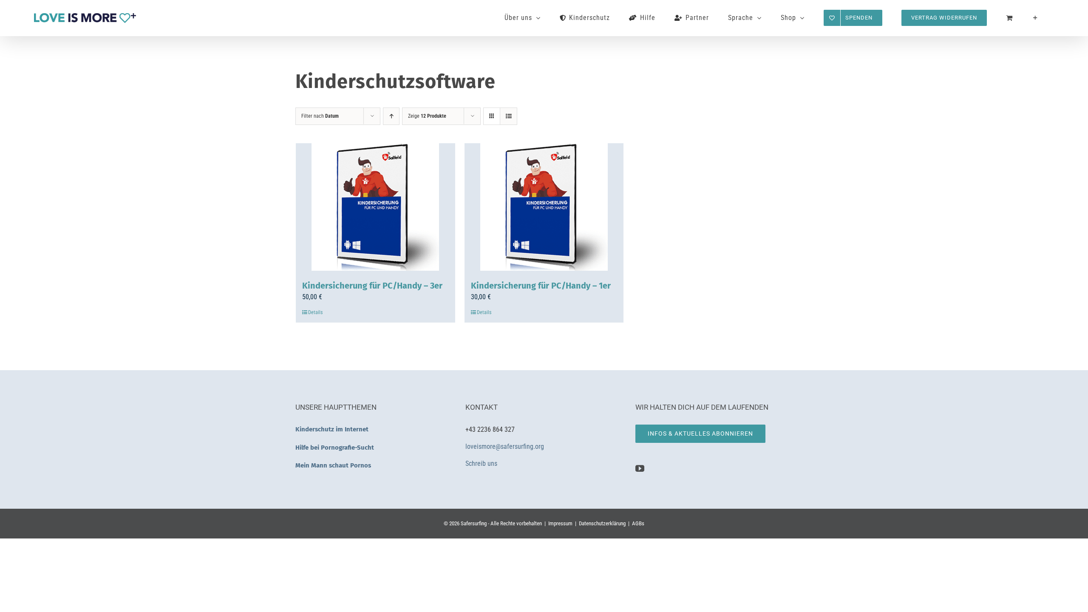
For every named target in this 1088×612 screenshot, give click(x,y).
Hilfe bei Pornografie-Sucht (334, 447)
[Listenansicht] (508, 116)
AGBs (638, 523)
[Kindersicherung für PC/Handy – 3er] (375, 207)
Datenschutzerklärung (602, 523)
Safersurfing (474, 523)
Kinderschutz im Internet (331, 429)
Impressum (560, 523)
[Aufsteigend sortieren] (391, 116)
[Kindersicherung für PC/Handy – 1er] (544, 207)
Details (315, 312)
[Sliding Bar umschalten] (1035, 18)
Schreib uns (482, 463)
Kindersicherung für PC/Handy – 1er (541, 285)
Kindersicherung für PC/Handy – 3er (372, 285)
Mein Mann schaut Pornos (333, 465)
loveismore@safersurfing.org (504, 446)
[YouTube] (639, 468)
